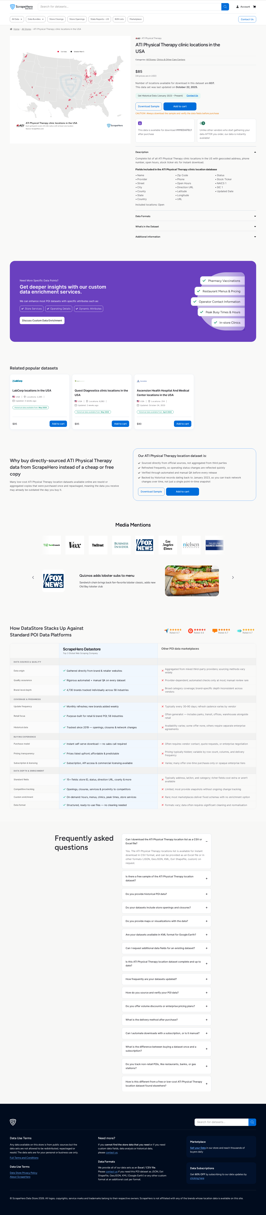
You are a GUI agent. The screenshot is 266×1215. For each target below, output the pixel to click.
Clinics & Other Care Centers (171, 59)
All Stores (26, 29)
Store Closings (56, 19)
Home (16, 29)
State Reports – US (100, 19)
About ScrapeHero (20, 1176)
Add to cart (180, 106)
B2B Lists (119, 19)
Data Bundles (34, 19)
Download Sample (148, 106)
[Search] (225, 6)
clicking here (197, 1178)
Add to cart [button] (58, 423)
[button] (33, 577)
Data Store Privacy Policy (23, 1172)
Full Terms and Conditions (24, 1157)
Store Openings (77, 19)
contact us (111, 1152)
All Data (15, 19)
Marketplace (136, 19)
